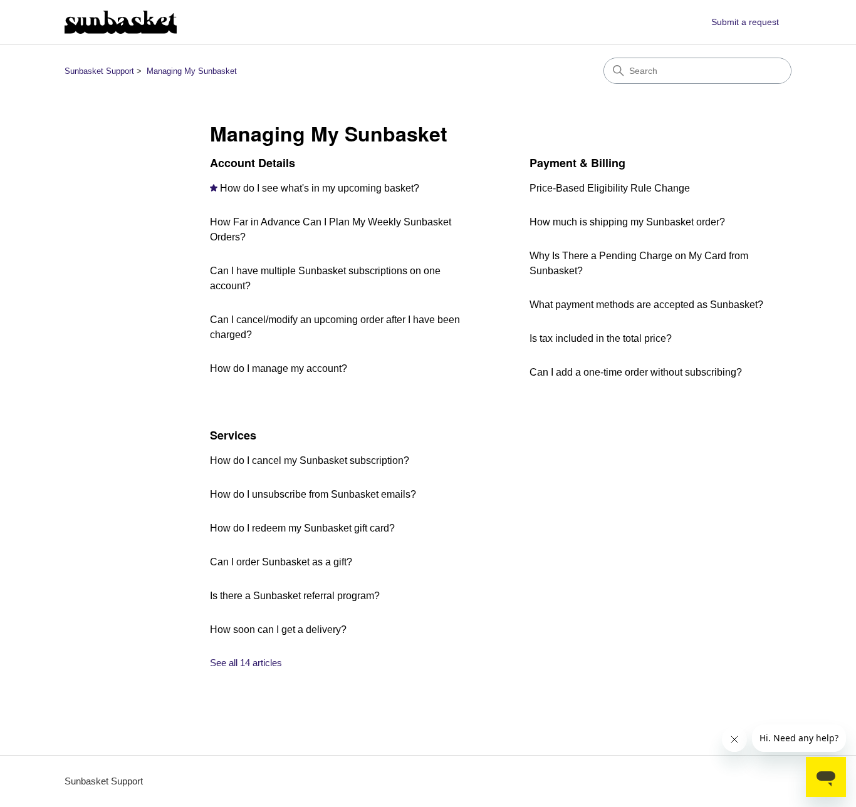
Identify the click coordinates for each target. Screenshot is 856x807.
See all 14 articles (246, 662)
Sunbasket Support (99, 71)
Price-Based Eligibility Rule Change (610, 188)
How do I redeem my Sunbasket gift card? (302, 528)
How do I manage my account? (278, 368)
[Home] (121, 22)
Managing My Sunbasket (192, 71)
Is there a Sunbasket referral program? (295, 595)
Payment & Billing (577, 163)
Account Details (252, 163)
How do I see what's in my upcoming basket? (319, 188)
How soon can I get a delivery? (278, 629)
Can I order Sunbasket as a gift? (281, 562)
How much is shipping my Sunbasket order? (627, 222)
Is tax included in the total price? (601, 338)
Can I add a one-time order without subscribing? (636, 372)
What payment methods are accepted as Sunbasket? (646, 304)
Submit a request (745, 22)
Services (233, 435)
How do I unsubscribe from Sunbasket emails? (313, 494)
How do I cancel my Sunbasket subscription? (309, 460)
